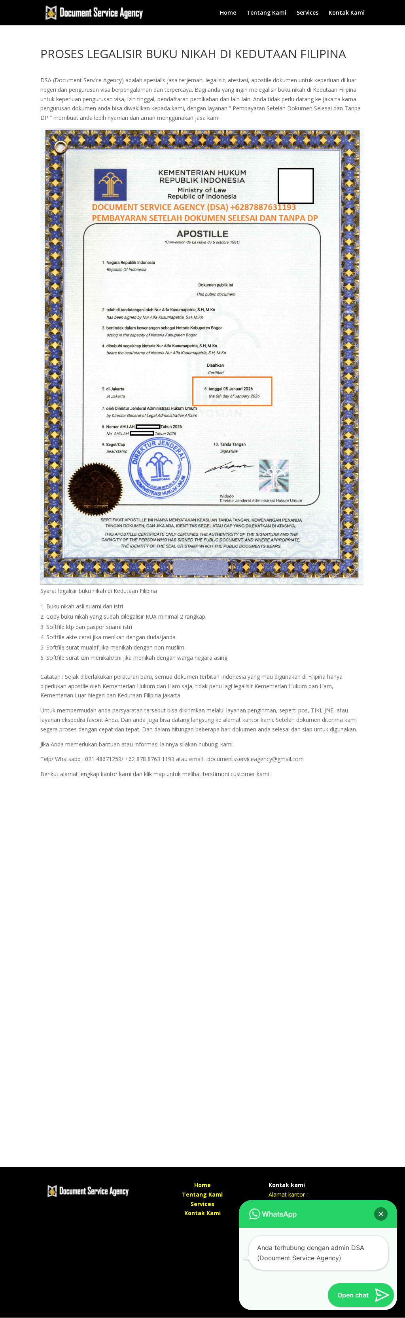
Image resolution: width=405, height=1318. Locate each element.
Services (307, 13)
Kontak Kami (347, 13)
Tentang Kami (266, 13)
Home (228, 13)
